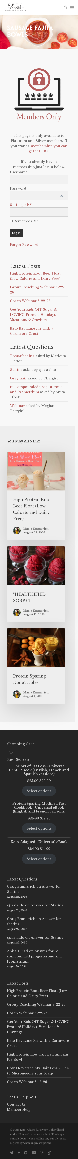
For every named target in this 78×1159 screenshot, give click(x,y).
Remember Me (26, 221)
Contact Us (16, 1104)
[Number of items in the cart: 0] (11, 753)
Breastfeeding (22, 356)
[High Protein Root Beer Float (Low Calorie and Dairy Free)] (36, 496)
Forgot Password (24, 245)
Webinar (17, 406)
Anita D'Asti (17, 951)
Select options (39, 791)
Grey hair (18, 378)
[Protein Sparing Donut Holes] (36, 666)
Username (18, 172)
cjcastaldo (15, 905)
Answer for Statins (47, 905)
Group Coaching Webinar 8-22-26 (36, 1004)
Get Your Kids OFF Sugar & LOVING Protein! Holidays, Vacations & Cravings (33, 314)
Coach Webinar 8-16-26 (27, 1082)
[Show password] (61, 195)
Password (18, 188)
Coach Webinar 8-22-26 (30, 301)
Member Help (19, 1110)
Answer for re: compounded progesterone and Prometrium (34, 956)
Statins (16, 370)
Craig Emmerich (21, 886)
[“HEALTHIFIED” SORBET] (36, 584)
